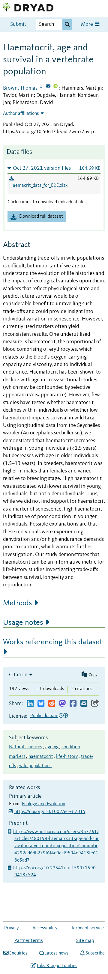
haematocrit (40, 756)
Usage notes (23, 623)
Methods (17, 603)
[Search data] (67, 24)
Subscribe (95, 953)
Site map (85, 940)
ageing (51, 747)
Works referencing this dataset (52, 642)
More (87, 24)
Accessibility (45, 928)
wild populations (35, 766)
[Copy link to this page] (95, 704)
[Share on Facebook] (73, 703)
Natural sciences (25, 747)
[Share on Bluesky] (41, 703)
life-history (67, 756)
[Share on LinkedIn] (30, 703)
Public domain (44, 715)
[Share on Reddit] (51, 703)
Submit (18, 24)
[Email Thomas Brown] (48, 86)
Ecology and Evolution (43, 804)
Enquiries (18, 953)
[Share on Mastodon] (62, 703)
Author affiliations (21, 113)
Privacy (11, 928)
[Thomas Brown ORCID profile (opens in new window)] (55, 86)
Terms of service (87, 928)
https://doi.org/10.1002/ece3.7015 (50, 811)
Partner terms (28, 940)
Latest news (56, 953)
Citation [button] (18, 675)
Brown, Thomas (20, 88)
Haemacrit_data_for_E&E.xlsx (38, 185)
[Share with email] (83, 703)
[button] (54, 168)
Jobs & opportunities (57, 966)
